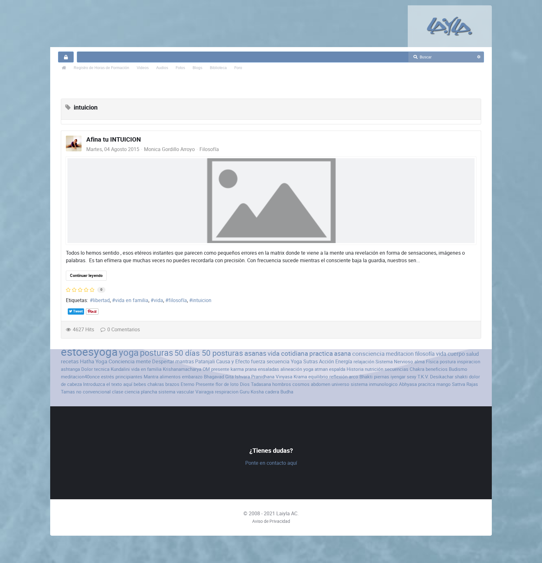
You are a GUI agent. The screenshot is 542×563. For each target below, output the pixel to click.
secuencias (396, 369)
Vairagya (204, 391)
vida (158, 300)
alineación (291, 369)
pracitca (426, 384)
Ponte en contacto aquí (271, 463)
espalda (337, 369)
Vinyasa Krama (291, 376)
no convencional (93, 391)
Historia (355, 369)
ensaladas (268, 369)
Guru (244, 391)
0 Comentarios (123, 329)
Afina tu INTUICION (113, 139)
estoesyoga (89, 352)
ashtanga (70, 369)
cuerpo (456, 354)
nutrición (374, 369)
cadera (272, 391)
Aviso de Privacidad (271, 521)
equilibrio (318, 376)
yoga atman (315, 369)
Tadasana (261, 384)
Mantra (151, 376)
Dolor (87, 369)
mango (443, 384)
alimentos (170, 376)
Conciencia (122, 361)
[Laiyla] (449, 26)
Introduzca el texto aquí (107, 384)
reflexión (338, 376)
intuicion (201, 300)
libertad (101, 300)
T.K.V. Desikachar (435, 376)
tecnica (101, 369)
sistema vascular (176, 391)
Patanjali (205, 361)
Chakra (417, 369)
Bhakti (366, 376)
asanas (255, 353)
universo (340, 384)
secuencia (278, 361)
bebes (140, 384)
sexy (411, 376)
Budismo (458, 369)
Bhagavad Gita (219, 376)
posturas (156, 353)
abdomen (320, 384)
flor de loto (227, 384)
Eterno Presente (197, 384)
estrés (107, 376)
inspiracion (468, 361)
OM (206, 369)
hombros (281, 384)
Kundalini (120, 369)
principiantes (128, 376)
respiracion (226, 391)
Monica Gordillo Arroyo (169, 149)
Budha (286, 391)
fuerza (258, 361)
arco (353, 376)
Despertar (163, 361)
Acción (326, 361)
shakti (461, 376)
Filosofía (209, 149)
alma (419, 361)
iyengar (398, 376)
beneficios (437, 369)
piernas (381, 376)
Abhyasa (408, 384)
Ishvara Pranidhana (254, 376)
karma (237, 369)
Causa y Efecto (233, 361)
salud (472, 354)
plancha (149, 391)
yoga (129, 352)
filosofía (177, 300)
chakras (155, 384)
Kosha (257, 391)
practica (321, 353)
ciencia (132, 391)
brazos (172, 384)
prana (251, 369)
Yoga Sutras (304, 361)
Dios (245, 384)
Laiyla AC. (287, 513)
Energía (343, 361)
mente (143, 361)
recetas (70, 361)
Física (432, 361)
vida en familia (131, 300)
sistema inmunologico (374, 384)
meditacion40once (80, 376)
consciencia (368, 353)
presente (220, 369)
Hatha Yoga (93, 361)
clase (117, 391)
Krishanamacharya (182, 369)
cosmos (301, 384)
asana (342, 353)
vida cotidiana (288, 353)
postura (448, 361)
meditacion (400, 354)
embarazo (192, 376)
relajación (363, 361)
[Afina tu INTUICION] (271, 201)
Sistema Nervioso (394, 361)
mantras (184, 361)
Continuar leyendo (86, 276)
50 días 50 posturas (208, 353)
